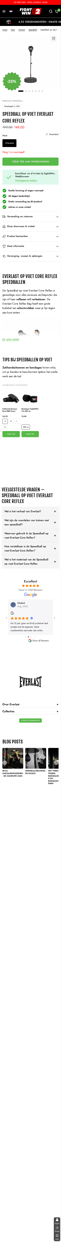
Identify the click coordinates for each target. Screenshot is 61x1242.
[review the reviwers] (12, 613)
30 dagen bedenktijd (19, 196)
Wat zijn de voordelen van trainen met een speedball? (26, 522)
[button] (11, 11)
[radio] (9, 143)
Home (4, 29)
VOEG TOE (11, 434)
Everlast (22, 29)
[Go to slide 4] (30, 636)
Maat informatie (15, 246)
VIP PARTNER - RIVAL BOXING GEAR (30, 2)
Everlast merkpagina (30, 720)
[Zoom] (53, 38)
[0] (56, 11)
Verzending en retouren (20, 216)
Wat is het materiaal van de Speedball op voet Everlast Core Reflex (26, 562)
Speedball (32, 29)
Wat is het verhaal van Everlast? (22, 511)
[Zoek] (51, 11)
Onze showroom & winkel (21, 226)
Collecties (30, 711)
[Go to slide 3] (27, 636)
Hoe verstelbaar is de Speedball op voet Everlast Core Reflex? (25, 548)
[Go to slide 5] (33, 636)
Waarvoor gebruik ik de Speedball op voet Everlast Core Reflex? (26, 535)
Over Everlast (30, 704)
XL (5, 427)
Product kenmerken (17, 236)
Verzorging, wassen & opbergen (24, 256)
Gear (13, 29)
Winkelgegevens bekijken (26, 180)
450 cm (26, 427)
